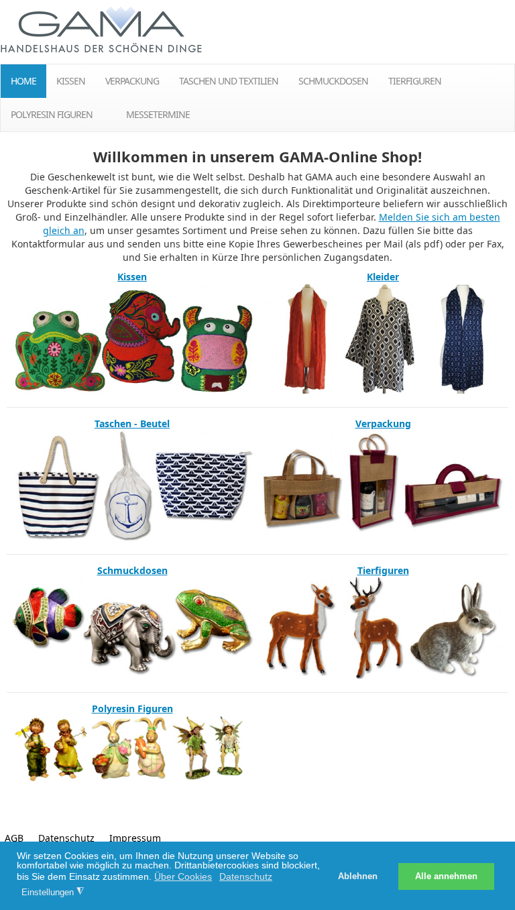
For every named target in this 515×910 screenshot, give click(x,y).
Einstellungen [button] (52, 892)
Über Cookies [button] (183, 876)
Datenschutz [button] (245, 876)
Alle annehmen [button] (446, 876)
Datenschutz (66, 838)
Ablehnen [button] (358, 876)
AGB (14, 838)
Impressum (135, 838)
